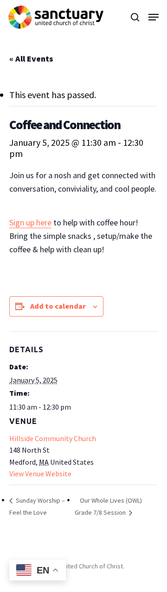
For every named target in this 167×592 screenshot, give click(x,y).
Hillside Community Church (52, 438)
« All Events (31, 58)
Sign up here (30, 222)
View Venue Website (40, 473)
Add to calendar (58, 306)
